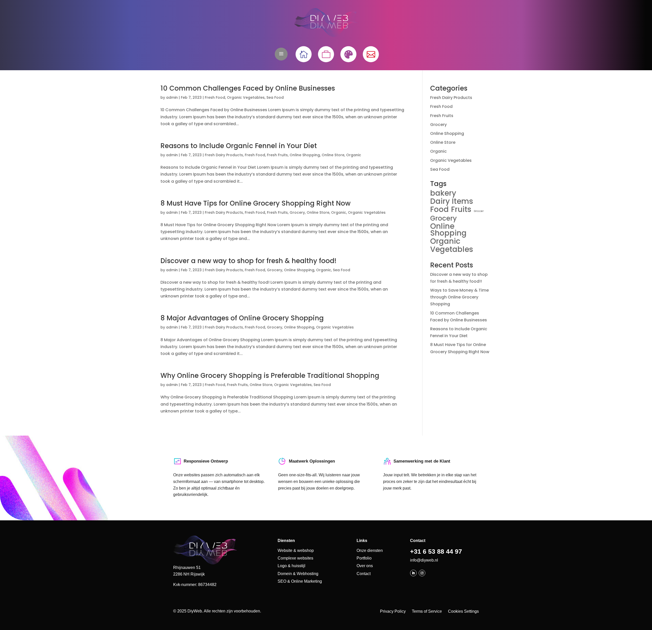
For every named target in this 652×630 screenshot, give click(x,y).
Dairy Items (451, 201)
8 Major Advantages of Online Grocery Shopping (242, 318)
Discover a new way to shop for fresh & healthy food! (248, 260)
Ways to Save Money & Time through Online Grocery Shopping (459, 297)
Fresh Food (215, 97)
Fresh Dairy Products (224, 155)
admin (172, 97)
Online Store (333, 155)
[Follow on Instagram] (422, 573)
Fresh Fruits (277, 155)
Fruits (461, 209)
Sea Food (275, 97)
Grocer (479, 211)
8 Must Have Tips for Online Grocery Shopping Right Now (255, 203)
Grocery (297, 212)
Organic (353, 155)
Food (439, 209)
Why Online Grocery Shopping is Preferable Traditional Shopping (269, 375)
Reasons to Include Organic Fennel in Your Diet (238, 145)
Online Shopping (305, 155)
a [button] (281, 54)
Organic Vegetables (246, 97)
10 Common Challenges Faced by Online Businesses (247, 88)
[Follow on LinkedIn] (413, 573)
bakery (443, 193)
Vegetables (451, 249)
